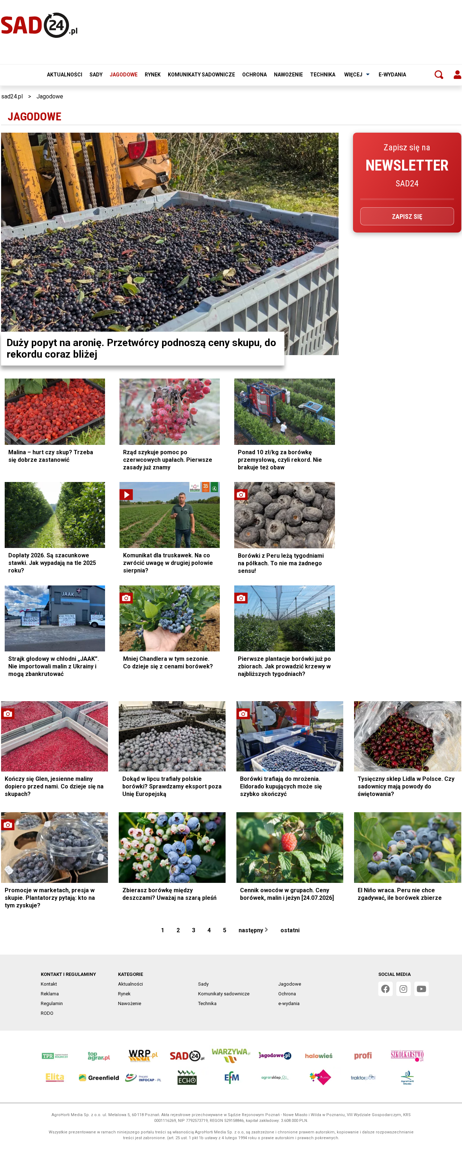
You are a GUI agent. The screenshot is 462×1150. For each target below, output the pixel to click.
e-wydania (392, 75)
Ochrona (254, 75)
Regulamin (52, 1003)
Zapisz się (407, 216)
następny (252, 930)
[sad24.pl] (39, 25)
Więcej (353, 75)
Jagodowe (124, 75)
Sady (96, 75)
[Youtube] (421, 989)
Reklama (50, 993)
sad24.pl (12, 96)
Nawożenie (288, 75)
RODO (47, 1013)
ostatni (290, 930)
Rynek (153, 75)
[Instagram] (403, 989)
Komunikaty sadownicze (201, 75)
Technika (322, 75)
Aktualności (64, 75)
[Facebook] (385, 989)
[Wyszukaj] (439, 74)
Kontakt (49, 984)
